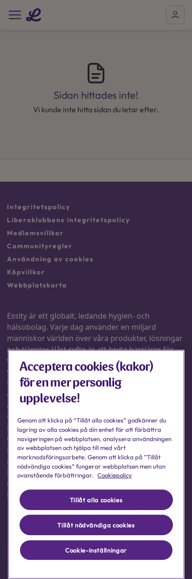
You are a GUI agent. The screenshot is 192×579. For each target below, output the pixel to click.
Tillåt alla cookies (96, 500)
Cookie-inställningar (96, 550)
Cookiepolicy (114, 475)
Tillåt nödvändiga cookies (96, 525)
